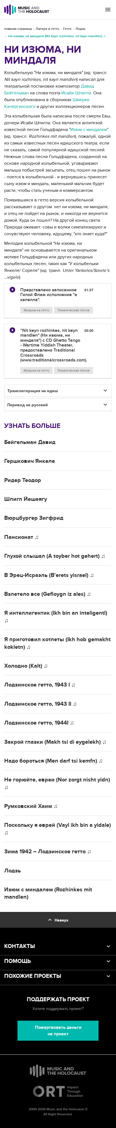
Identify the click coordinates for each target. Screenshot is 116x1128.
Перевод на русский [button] (27, 404)
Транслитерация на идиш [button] (32, 390)
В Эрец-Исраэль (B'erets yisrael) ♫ (49, 575)
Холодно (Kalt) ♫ (26, 666)
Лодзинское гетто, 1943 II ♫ (40, 704)
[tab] (57, 300)
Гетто (67, 29)
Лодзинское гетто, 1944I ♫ (39, 723)
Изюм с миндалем (88, 129)
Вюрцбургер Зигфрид (33, 518)
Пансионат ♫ (21, 537)
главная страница (18, 29)
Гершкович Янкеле (29, 461)
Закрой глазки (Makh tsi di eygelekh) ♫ (55, 742)
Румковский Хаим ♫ (31, 806)
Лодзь (80, 29)
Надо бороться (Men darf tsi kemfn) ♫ (53, 761)
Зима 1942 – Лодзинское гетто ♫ (47, 851)
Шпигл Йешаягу (25, 499)
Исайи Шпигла (76, 93)
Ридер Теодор (22, 480)
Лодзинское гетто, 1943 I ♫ (39, 684)
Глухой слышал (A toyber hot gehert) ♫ (54, 556)
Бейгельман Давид (29, 442)
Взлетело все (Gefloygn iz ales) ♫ (47, 594)
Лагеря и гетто (47, 29)
